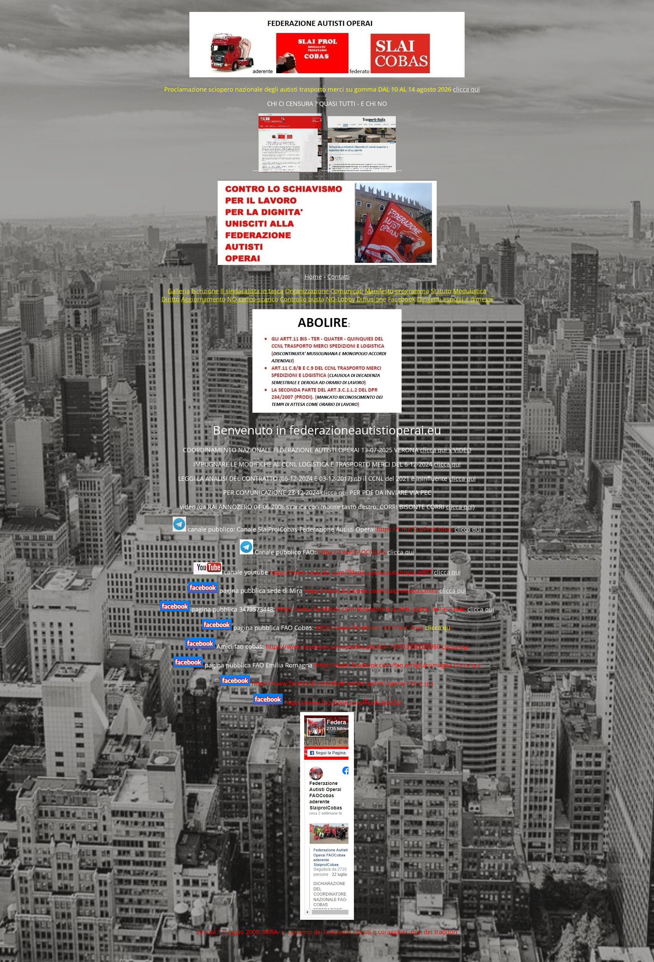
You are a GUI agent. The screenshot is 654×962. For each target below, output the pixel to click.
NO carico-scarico (252, 299)
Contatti (338, 276)
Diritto (170, 299)
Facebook (401, 299)
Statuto (441, 291)
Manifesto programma (397, 291)
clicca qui (466, 89)
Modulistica (469, 291)
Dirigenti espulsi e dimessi (455, 299)
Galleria (179, 291)
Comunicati (346, 291)
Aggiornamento (203, 299)
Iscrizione (205, 291)
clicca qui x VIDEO (445, 450)
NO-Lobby (340, 299)
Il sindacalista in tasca (251, 291)
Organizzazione (307, 291)
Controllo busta (302, 299)
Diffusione (371, 299)
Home (313, 276)
